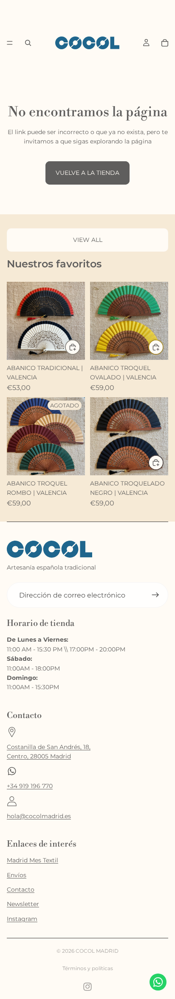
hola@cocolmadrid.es (39, 816)
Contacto (20, 889)
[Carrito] (164, 43)
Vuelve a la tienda (87, 173)
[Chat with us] (158, 982)
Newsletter (23, 904)
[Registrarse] (155, 595)
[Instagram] (87, 987)
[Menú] (10, 43)
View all (87, 240)
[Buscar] (28, 43)
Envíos (16, 875)
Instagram (22, 919)
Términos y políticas (87, 968)
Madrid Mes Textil (32, 860)
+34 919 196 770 (30, 786)
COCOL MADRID (97, 951)
